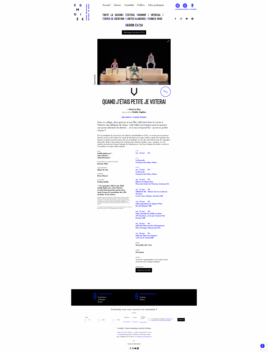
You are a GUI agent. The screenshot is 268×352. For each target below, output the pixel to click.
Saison (117, 5)
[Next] (166, 77)
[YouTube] (187, 18)
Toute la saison (112, 15)
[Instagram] (181, 18)
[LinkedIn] (192, 18)
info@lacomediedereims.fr (144, 336)
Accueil (106, 5)
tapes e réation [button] (114, 18)
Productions (102, 297)
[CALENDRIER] (178, 5)
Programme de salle (143, 270)
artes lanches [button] (136, 18)
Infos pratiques (156, 5)
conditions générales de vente (142, 332)
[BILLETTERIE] (185, 5)
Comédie (129, 5)
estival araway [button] (136, 15)
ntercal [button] (156, 15)
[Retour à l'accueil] (82, 21)
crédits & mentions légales (124, 332)
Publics (141, 5)
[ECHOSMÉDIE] (192, 5)
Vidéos (142, 299)
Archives (143, 297)
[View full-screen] (168, 41)
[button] (165, 91)
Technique (101, 299)
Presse (100, 302)
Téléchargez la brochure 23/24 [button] (134, 32)
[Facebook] (175, 18)
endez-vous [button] (155, 18)
